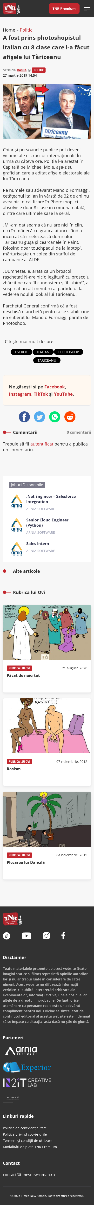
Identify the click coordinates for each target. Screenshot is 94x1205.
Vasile (22, 70)
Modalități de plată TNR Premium (30, 1147)
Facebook (54, 387)
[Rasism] (47, 742)
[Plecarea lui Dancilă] (47, 835)
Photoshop (68, 352)
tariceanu (47, 360)
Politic (26, 30)
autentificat (41, 444)
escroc (21, 352)
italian (43, 352)
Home (9, 30)
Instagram (20, 394)
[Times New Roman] (11, 8)
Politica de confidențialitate (25, 1128)
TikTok (41, 394)
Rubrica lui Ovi (19, 668)
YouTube (63, 394)
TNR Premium (64, 8)
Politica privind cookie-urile (25, 1134)
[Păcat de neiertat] (47, 648)
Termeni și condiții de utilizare (27, 1140)
